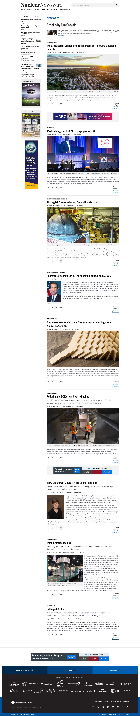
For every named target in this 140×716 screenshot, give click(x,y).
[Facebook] (93, 707)
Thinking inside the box (59, 542)
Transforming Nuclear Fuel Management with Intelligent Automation (27, 41)
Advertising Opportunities (102, 701)
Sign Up (36, 9)
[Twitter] (98, 707)
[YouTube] (113, 707)
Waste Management (52, 42)
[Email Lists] (128, 707)
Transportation (51, 605)
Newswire (53, 17)
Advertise (54, 9)
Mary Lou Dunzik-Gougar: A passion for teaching (72, 482)
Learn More (61, 35)
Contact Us (126, 701)
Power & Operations (52, 319)
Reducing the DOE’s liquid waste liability (68, 396)
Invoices (121, 714)
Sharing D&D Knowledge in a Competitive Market (72, 202)
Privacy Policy (103, 714)
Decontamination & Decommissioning (57, 199)
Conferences (50, 127)
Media (127, 714)
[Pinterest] (118, 707)
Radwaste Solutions (68, 52)
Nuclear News (67, 134)
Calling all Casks (55, 609)
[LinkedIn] (103, 707)
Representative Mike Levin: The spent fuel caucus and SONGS (79, 275)
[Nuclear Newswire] (123, 707)
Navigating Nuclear (116, 701)
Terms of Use (112, 714)
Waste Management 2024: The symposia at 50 (71, 131)
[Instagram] (108, 707)
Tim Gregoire (80, 52)
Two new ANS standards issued (28, 52)
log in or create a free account (115, 106)
